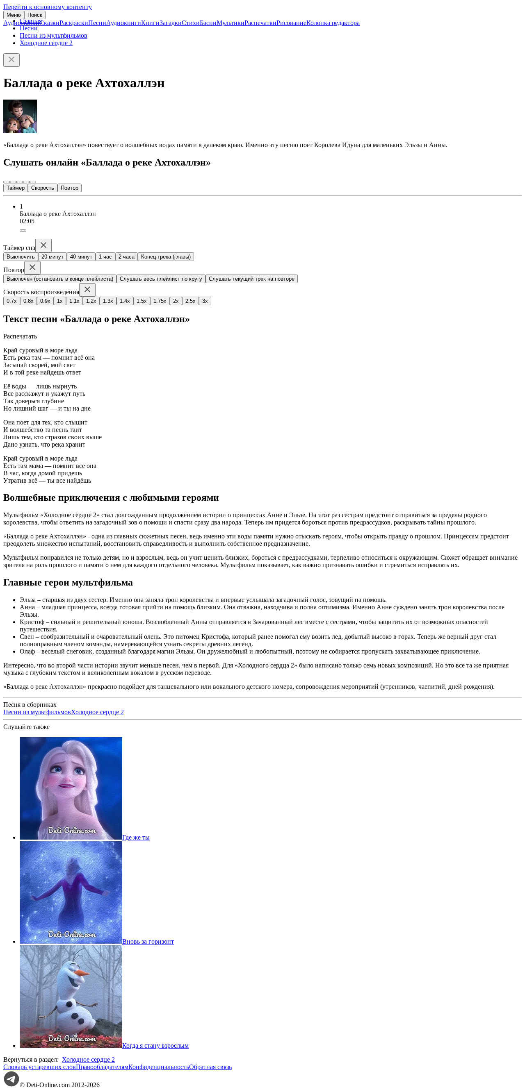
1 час (105, 257)
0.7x (12, 301)
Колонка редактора (333, 22)
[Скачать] (23, 230)
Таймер (16, 188)
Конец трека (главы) (166, 257)
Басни (208, 22)
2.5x (190, 301)
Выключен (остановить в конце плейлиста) (60, 279)
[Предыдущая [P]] (6, 182)
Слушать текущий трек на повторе (251, 279)
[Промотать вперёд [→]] (26, 182)
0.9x (45, 301)
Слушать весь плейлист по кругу (161, 279)
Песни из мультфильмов (53, 35)
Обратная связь (210, 1066)
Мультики (230, 22)
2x (176, 301)
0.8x (28, 301)
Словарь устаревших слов (39, 1066)
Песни (97, 22)
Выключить (21, 257)
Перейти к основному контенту (47, 6)
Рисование (291, 22)
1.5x (142, 301)
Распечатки (260, 22)
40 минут (81, 257)
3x (205, 301)
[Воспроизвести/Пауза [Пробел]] (19, 182)
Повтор (69, 188)
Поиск (34, 15)
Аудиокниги (123, 22)
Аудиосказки (21, 22)
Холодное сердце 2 (46, 42)
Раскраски (73, 22)
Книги (150, 22)
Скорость (42, 188)
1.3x (108, 301)
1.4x (125, 301)
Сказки (49, 22)
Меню (14, 15)
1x (60, 301)
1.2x (91, 301)
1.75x (160, 301)
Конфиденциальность (158, 1066)
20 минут (52, 257)
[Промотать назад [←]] (13, 182)
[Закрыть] (11, 60)
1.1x (74, 301)
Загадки (171, 22)
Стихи (191, 22)
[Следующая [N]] (33, 182)
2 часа (127, 257)
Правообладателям (102, 1066)
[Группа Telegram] (11, 1084)
